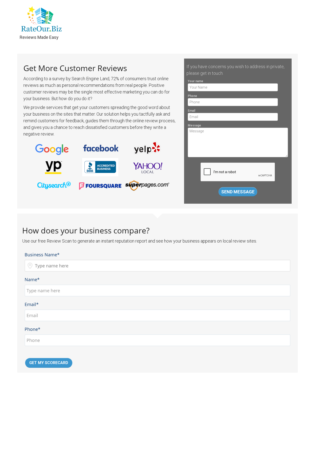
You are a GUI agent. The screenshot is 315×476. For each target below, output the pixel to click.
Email (191, 110)
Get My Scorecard (48, 362)
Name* (32, 279)
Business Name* (42, 255)
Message (194, 125)
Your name (195, 81)
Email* (32, 304)
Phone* (32, 329)
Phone (192, 96)
